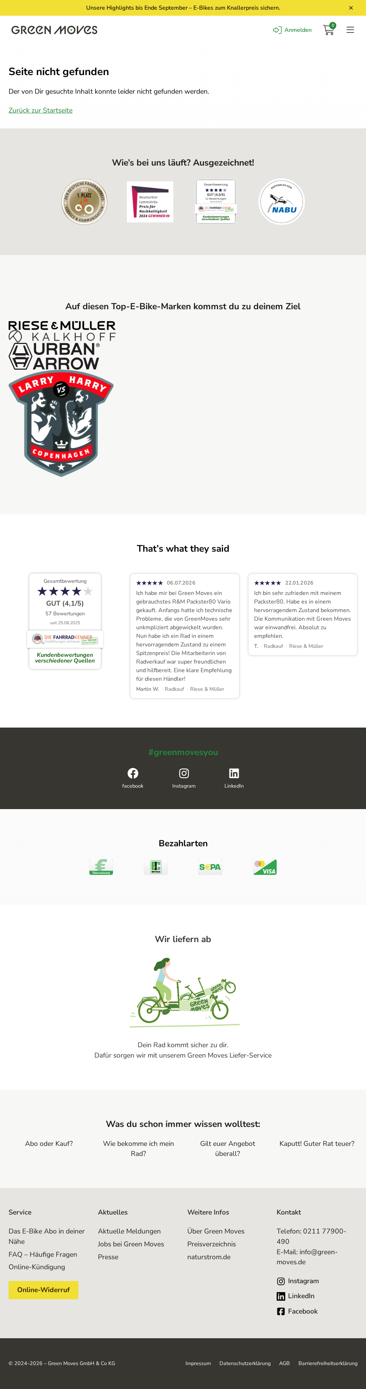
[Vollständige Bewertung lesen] (184, 636)
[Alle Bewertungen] (65, 621)
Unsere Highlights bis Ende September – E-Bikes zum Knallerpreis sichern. (183, 8)
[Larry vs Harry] (183, 423)
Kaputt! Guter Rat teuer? (317, 1143)
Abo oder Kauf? (49, 1143)
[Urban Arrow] (183, 356)
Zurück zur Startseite (41, 110)
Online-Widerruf (43, 1290)
